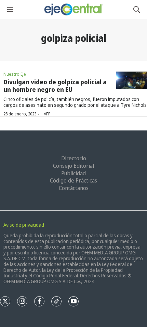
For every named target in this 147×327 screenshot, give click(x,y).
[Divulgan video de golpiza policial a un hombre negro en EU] (131, 80)
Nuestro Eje (14, 74)
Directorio (73, 158)
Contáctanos (74, 188)
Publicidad (73, 173)
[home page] (73, 9)
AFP (47, 114)
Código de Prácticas (73, 180)
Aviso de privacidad (23, 225)
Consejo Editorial (73, 165)
